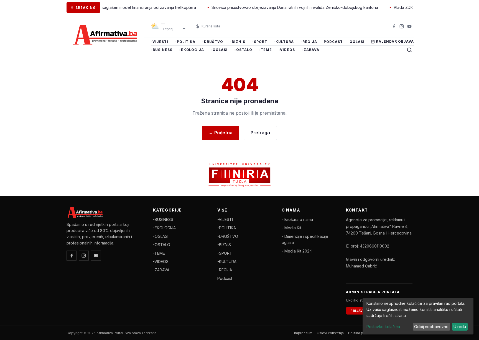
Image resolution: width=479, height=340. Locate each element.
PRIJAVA (357, 311)
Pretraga (260, 132)
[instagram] (401, 26)
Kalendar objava (395, 41)
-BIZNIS (237, 42)
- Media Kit (291, 227)
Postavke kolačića (383, 326)
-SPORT (259, 42)
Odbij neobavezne (431, 326)
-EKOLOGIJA (191, 50)
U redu (459, 326)
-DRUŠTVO (212, 42)
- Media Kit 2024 (297, 251)
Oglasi (357, 42)
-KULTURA (284, 42)
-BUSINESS (161, 50)
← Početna (221, 132)
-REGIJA (308, 42)
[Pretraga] (409, 49)
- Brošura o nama (297, 219)
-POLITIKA (185, 42)
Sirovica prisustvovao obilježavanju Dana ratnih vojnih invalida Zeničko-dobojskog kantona (286, 7)
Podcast (333, 42)
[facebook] (394, 26)
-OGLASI (219, 50)
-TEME (265, 50)
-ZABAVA (310, 50)
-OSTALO (243, 50)
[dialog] (418, 316)
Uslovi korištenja (330, 333)
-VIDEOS (287, 50)
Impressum (303, 333)
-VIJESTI (159, 42)
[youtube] (409, 26)
